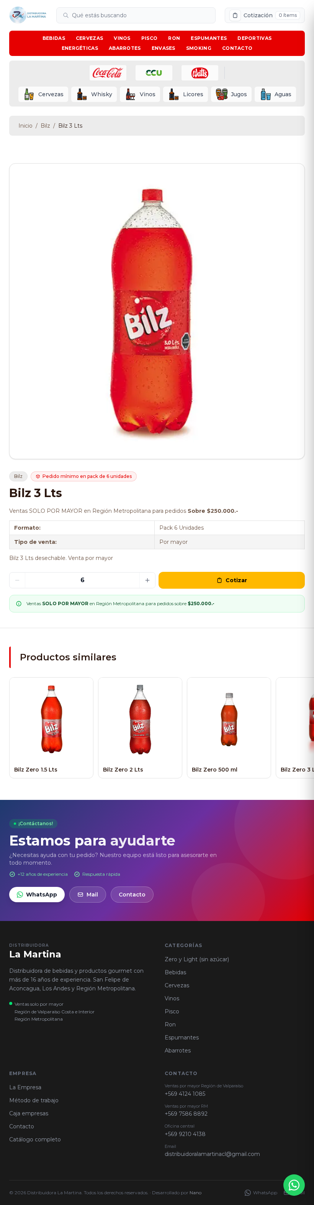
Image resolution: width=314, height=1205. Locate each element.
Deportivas (254, 38)
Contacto (237, 48)
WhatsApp (41, 894)
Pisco (149, 38)
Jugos (239, 94)
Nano (195, 1192)
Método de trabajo (34, 1100)
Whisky (101, 94)
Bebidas (54, 38)
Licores (193, 94)
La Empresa (25, 1087)
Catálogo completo (35, 1139)
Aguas (283, 94)
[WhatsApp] (294, 1185)
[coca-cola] (108, 72)
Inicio (25, 125)
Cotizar (236, 580)
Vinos (122, 38)
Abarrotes (125, 48)
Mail (92, 894)
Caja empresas (28, 1113)
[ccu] (154, 72)
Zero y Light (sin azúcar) (197, 959)
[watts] (200, 72)
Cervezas (89, 38)
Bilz (45, 125)
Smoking (198, 48)
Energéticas (80, 48)
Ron (174, 38)
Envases (163, 48)
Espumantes (209, 38)
